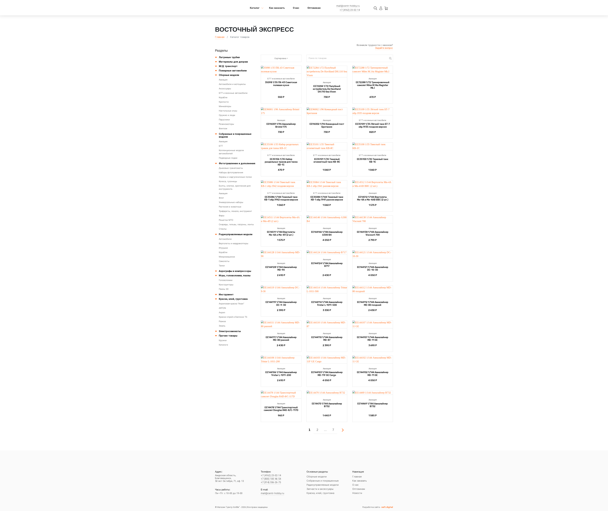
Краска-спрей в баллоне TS (233, 317)
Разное (222, 321)
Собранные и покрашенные (323, 480)
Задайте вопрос (384, 48)
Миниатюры (225, 106)
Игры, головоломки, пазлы (234, 275)
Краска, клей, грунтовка (233, 299)
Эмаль (222, 325)
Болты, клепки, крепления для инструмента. (234, 187)
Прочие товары (228, 335)
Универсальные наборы (231, 202)
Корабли (223, 97)
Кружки (223, 340)
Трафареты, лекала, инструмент (235, 211)
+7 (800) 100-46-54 (271, 479)
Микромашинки (227, 256)
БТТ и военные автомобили (233, 93)
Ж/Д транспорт (228, 66)
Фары (221, 215)
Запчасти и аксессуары (320, 489)
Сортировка (280, 58)
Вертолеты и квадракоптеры (233, 243)
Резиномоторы (226, 124)
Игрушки (223, 248)
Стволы (223, 229)
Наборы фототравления (231, 172)
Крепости (224, 102)
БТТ (221, 146)
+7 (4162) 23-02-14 (350, 10)
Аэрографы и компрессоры (235, 271)
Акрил (222, 312)
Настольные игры (228, 110)
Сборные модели (229, 75)
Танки (222, 265)
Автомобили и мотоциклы (232, 84)
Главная (219, 37)
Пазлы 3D (223, 289)
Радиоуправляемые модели (235, 234)
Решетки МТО (226, 220)
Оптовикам (314, 7)
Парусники (224, 119)
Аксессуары (225, 88)
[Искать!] (390, 58)
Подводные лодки (228, 158)
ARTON (222, 308)
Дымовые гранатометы (231, 168)
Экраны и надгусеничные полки (235, 177)
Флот (221, 198)
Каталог (255, 7)
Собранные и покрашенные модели (235, 135)
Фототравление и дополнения (237, 163)
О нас (296, 7)
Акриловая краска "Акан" (231, 303)
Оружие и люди (227, 115)
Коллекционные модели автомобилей (231, 152)
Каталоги (223, 344)
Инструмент (226, 294)
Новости (357, 493)
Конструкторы (226, 284)
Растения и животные (230, 206)
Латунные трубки (229, 57)
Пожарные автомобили (233, 70)
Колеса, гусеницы (228, 181)
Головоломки (225, 280)
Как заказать (277, 7)
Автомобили (225, 239)
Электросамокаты (230, 331)
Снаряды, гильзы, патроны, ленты (236, 224)
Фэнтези (223, 128)
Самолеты (224, 261)
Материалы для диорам (233, 61)
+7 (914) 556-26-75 (271, 482)
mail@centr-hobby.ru (348, 6)
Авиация (223, 79)
